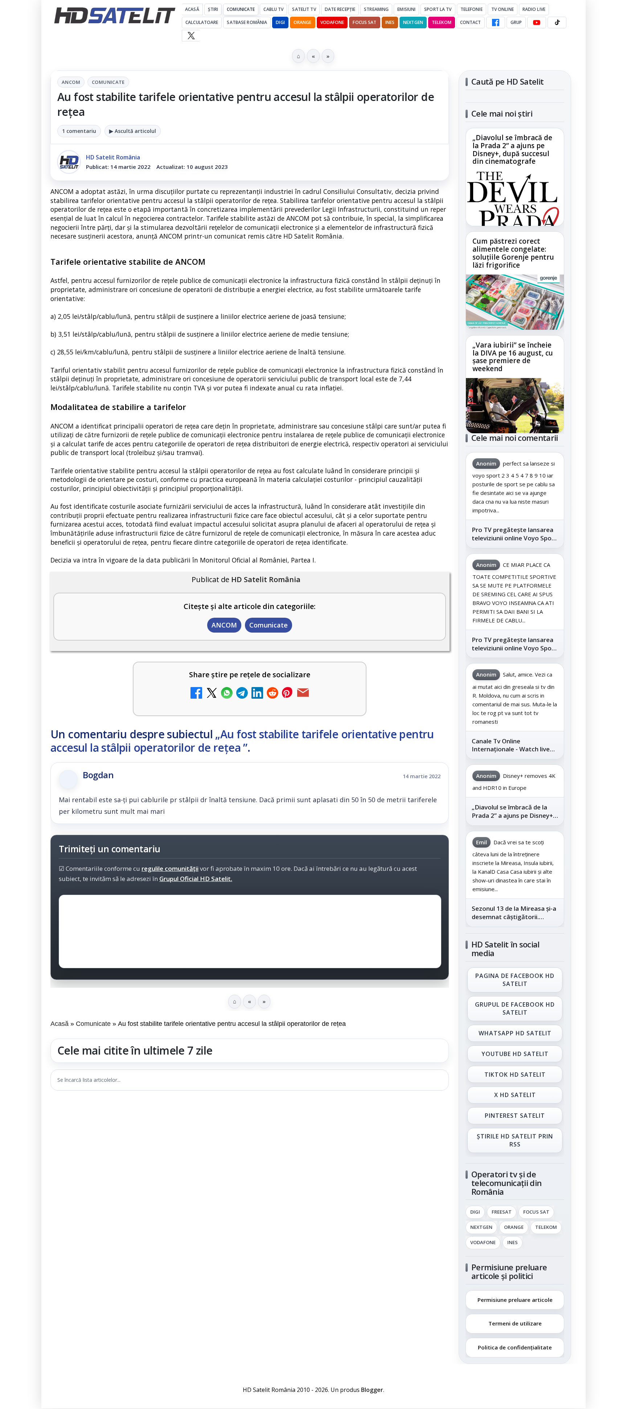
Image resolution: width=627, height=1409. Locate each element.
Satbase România (247, 22)
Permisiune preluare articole (515, 1299)
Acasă (192, 9)
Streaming (376, 9)
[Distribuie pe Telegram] (242, 694)
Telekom (441, 22)
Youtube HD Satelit (515, 1054)
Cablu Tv (273, 9)
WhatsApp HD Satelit (515, 1033)
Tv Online (502, 9)
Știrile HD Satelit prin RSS (515, 1140)
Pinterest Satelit (515, 1116)
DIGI (280, 22)
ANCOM (71, 82)
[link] (515, 177)
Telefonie (471, 9)
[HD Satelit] (114, 15)
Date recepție (340, 9)
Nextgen (413, 22)
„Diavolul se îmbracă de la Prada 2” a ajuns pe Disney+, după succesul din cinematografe (512, 150)
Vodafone (332, 22)
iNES (389, 22)
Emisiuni (406, 9)
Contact (470, 22)
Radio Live (533, 9)
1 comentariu (79, 130)
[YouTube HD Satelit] (536, 22)
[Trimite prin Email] (303, 694)
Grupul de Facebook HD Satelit (515, 1008)
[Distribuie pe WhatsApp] (227, 694)
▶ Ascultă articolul (132, 130)
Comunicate (241, 9)
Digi (475, 1212)
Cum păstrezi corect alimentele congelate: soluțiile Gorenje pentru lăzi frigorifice (513, 253)
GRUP (516, 22)
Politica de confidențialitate (515, 1347)
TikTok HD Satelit (515, 1075)
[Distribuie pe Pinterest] (288, 694)
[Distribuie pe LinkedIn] (257, 694)
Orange (303, 22)
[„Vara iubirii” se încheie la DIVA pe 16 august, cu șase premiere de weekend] (515, 405)
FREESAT (502, 1212)
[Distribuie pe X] (211, 694)
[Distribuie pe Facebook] (196, 694)
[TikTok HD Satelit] (557, 22)
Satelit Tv (304, 9)
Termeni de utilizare (515, 1323)
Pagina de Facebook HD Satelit (514, 980)
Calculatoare (201, 22)
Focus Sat (364, 22)
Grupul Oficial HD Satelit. (195, 878)
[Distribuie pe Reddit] (272, 694)
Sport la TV (437, 9)
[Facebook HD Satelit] (495, 22)
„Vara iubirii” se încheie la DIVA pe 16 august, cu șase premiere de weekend (512, 357)
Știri (213, 9)
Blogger (372, 1390)
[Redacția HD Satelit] (69, 162)
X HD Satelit (515, 1095)
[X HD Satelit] (191, 35)
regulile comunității (170, 868)
